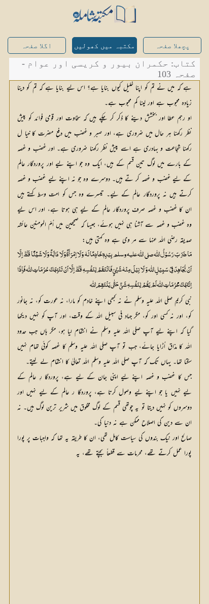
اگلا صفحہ (36, 46)
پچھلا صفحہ (172, 46)
